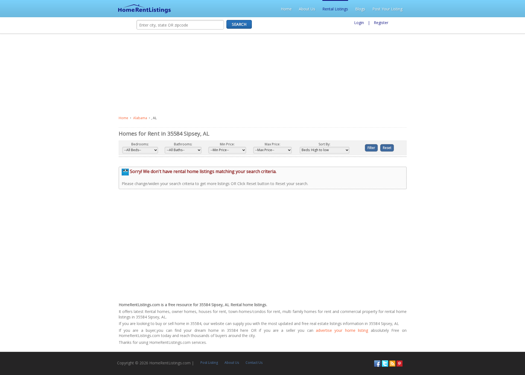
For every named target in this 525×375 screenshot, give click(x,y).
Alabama (21, 118)
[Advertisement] (144, 75)
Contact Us (141, 352)
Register (381, 22)
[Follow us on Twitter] (498, 352)
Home (403, 8)
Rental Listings (452, 8)
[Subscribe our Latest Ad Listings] (505, 352)
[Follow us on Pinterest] (512, 352)
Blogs (477, 8)
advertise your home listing (190, 324)
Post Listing (96, 352)
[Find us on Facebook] (490, 352)
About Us (424, 8)
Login (359, 22)
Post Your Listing (504, 8)
